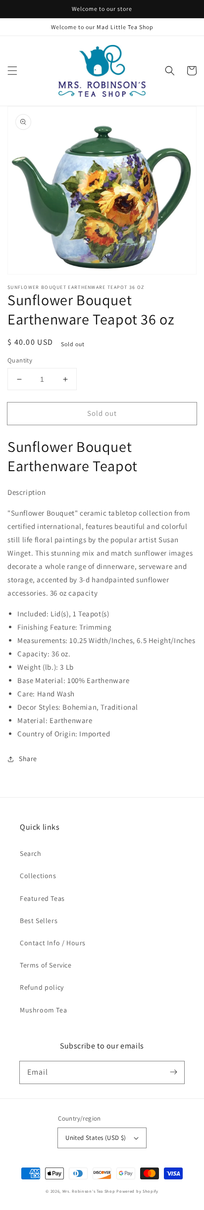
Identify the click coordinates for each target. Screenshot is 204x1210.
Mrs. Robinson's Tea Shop (88, 1191)
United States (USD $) (95, 1137)
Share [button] (28, 758)
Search (31, 853)
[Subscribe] (173, 1072)
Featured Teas (42, 898)
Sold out (102, 413)
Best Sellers (38, 920)
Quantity (19, 360)
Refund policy (42, 987)
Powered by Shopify (137, 1191)
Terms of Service (46, 965)
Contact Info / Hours (53, 942)
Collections (38, 875)
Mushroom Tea (43, 1010)
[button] (12, 70)
